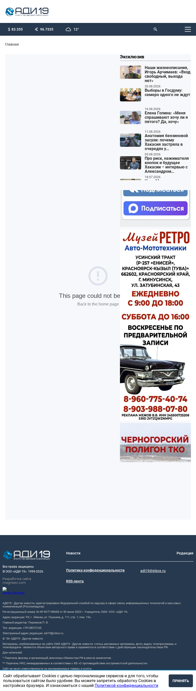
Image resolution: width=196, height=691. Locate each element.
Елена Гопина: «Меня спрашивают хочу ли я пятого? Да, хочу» (166, 117)
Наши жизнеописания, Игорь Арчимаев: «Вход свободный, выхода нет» (167, 74)
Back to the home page (98, 304)
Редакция (185, 553)
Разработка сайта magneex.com (17, 580)
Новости (73, 553)
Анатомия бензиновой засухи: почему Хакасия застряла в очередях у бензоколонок (166, 142)
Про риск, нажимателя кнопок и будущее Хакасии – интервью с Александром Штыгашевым (167, 165)
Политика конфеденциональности (95, 570)
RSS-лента (75, 581)
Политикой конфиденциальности (126, 685)
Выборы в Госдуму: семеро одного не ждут (167, 92)
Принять (181, 681)
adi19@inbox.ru (153, 571)
